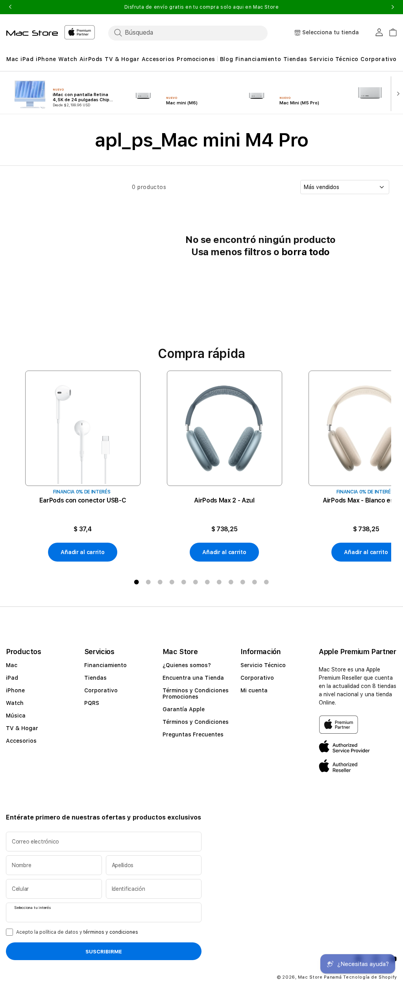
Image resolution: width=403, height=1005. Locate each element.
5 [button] (184, 582)
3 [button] (160, 582)
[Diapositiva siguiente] (396, 92)
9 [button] (231, 582)
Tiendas (95, 678)
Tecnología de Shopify (370, 977)
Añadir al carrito (82, 552)
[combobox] (194, 33)
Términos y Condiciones (196, 722)
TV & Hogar (22, 728)
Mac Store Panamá (320, 977)
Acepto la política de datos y (77, 932)
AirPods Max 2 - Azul (224, 500)
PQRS (91, 703)
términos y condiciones (110, 932)
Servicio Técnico (263, 665)
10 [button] (243, 582)
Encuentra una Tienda (193, 678)
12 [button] (266, 582)
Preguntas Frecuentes (193, 734)
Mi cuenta (254, 690)
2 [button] (148, 582)
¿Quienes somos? (187, 665)
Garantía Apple (184, 709)
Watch (15, 703)
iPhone (15, 690)
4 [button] (172, 582)
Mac (11, 665)
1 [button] (136, 582)
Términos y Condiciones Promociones (196, 693)
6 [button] (196, 582)
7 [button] (207, 582)
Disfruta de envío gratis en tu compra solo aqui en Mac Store (201, 7)
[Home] (32, 33)
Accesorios (21, 741)
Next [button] (393, 7)
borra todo (305, 252)
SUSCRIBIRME (103, 951)
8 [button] (219, 582)
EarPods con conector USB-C (82, 500)
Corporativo (101, 690)
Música (16, 715)
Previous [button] (10, 7)
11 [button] (255, 582)
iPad (12, 678)
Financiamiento (105, 665)
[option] (82, 466)
